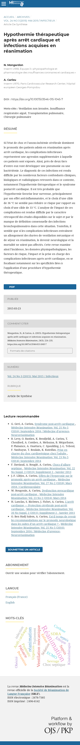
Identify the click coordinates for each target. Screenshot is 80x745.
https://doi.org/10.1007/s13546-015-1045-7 (37, 99)
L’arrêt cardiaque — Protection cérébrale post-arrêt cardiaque (42, 505)
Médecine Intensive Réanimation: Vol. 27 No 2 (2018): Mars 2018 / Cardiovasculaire (41, 483)
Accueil (9, 16)
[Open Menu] (3, 3)
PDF (12, 286)
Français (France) (17, 597)
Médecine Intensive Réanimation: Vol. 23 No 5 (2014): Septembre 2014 (39, 459)
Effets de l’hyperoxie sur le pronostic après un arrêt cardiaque (42, 477)
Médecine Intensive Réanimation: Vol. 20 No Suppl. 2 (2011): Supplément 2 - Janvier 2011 (43, 511)
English (10, 602)
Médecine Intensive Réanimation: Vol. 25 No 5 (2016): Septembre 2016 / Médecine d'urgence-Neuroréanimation (40, 431)
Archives (23, 16)
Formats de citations (22, 350)
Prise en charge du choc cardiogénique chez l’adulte (39, 451)
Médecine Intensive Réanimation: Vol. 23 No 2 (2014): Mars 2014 (38, 496)
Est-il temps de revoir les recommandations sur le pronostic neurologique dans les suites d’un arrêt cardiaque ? (43, 520)
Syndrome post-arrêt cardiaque (55, 424)
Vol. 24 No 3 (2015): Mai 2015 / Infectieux (29, 20)
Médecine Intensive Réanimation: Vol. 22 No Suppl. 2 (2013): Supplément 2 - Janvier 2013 (43, 470)
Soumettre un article (24, 549)
